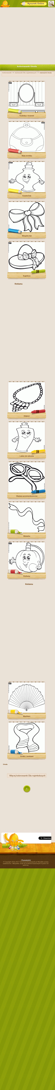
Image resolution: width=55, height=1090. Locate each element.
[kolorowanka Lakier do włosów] (26, 452)
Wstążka (26, 536)
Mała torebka (27, 156)
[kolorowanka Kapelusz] (26, 272)
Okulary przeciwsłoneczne (26, 496)
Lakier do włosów (27, 456)
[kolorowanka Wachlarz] (26, 712)
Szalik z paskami (26, 756)
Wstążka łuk (27, 236)
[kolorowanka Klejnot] (26, 412)
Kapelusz (27, 276)
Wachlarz (26, 716)
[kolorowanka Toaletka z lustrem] (26, 112)
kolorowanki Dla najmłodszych (30, 775)
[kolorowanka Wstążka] (26, 532)
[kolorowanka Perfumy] (26, 572)
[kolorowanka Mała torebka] (26, 152)
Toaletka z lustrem (26, 116)
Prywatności (26, 860)
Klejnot (27, 416)
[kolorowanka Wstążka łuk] (26, 232)
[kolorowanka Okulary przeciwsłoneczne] (26, 492)
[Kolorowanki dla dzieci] (5, 3)
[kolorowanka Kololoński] (26, 192)
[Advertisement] (27, 35)
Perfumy (26, 576)
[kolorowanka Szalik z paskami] (26, 752)
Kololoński (26, 196)
